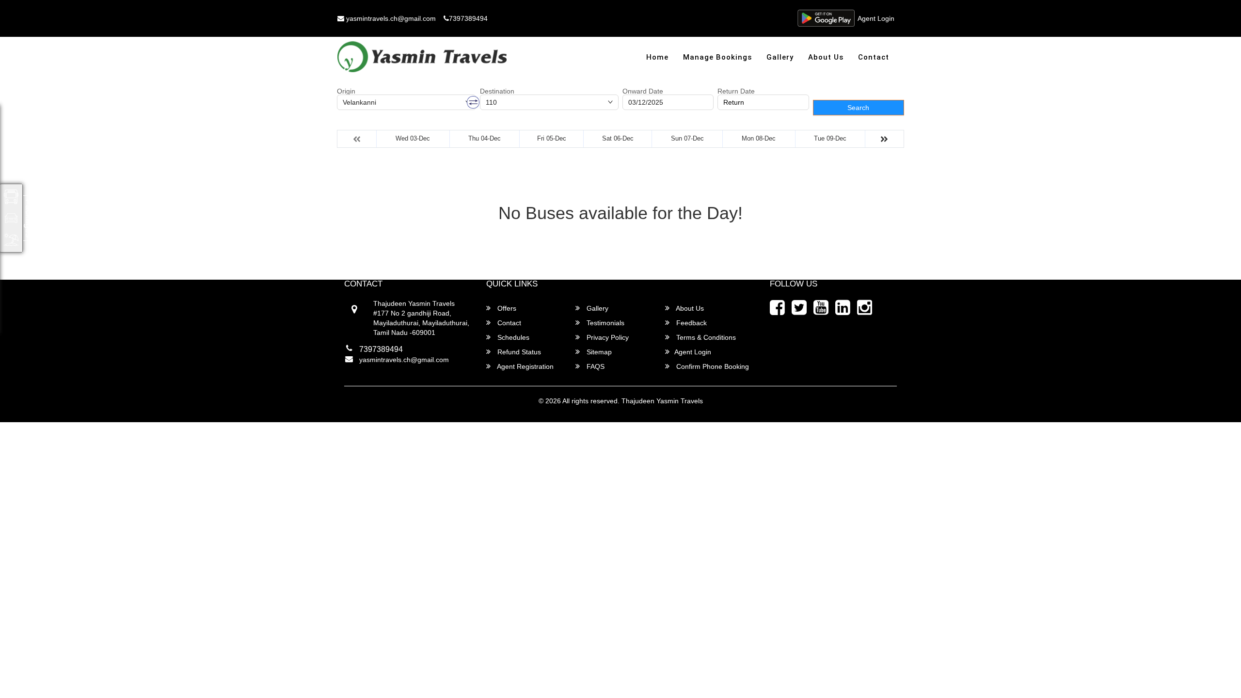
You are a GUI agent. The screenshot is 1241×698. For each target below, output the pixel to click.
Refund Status (518, 352)
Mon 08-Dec (759, 138)
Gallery (780, 57)
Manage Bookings (717, 57)
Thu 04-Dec (484, 138)
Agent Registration (524, 366)
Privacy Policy (607, 337)
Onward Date (642, 91)
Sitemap (598, 352)
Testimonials (604, 323)
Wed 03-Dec (413, 138)
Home (657, 57)
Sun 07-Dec (687, 138)
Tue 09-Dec (830, 138)
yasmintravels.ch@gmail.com (390, 18)
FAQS (595, 366)
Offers (505, 308)
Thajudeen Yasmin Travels (662, 401)
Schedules (512, 337)
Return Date (736, 91)
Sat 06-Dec (618, 138)
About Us (825, 57)
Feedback (690, 323)
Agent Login (876, 18)
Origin (346, 91)
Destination (497, 91)
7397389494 (468, 18)
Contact (873, 57)
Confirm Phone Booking (711, 366)
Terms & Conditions (705, 337)
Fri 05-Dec (551, 138)
